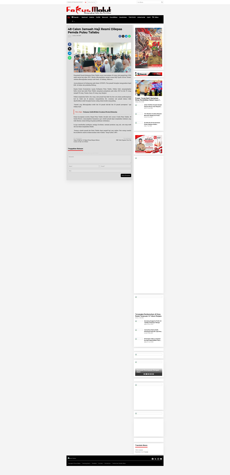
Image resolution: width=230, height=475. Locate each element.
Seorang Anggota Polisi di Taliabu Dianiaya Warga (152, 321)
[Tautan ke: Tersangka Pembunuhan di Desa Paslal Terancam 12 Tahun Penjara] (148, 304)
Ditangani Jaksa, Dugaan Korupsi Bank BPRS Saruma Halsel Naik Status (153, 339)
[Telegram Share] (126, 36)
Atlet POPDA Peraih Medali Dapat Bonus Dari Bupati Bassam (153, 105)
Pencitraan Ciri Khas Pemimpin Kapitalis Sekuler (148, 371)
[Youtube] (161, 459)
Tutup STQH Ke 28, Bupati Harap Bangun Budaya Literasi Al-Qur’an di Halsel (87, 140)
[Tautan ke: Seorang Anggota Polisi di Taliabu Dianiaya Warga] (139, 324)
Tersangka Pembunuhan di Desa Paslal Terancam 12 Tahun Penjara (148, 315)
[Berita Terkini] (88, 10)
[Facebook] (152, 459)
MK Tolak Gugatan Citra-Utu (123, 139)
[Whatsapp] (129, 36)
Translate (146, 452)
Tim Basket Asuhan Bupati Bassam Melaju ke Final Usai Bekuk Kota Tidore (153, 114)
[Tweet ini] (123, 36)
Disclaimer (107, 463)
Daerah (69, 36)
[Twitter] (155, 459)
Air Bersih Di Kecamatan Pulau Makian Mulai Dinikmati (152, 123)
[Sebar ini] (120, 36)
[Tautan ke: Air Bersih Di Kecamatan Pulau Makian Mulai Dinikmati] (139, 125)
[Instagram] (158, 459)
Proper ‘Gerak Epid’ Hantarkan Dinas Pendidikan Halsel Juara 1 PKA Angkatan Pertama (147, 99)
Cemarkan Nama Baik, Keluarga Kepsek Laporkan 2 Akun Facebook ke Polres (153, 330)
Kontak (100, 463)
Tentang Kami (86, 463)
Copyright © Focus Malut (74, 463)
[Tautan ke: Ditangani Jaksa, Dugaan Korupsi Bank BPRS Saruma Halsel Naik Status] (139, 341)
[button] (162, 2)
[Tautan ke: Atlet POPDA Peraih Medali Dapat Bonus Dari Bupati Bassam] (139, 108)
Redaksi (94, 463)
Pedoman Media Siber (119, 463)
